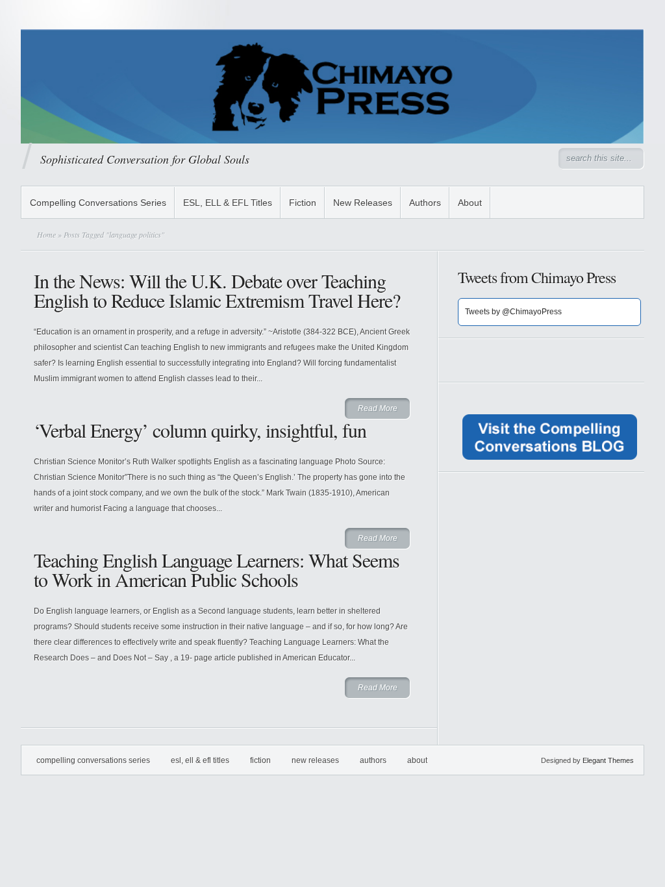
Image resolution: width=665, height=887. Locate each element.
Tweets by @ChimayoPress (513, 311)
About (470, 202)
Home (46, 234)
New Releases (362, 202)
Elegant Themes (608, 760)
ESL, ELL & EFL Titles (227, 202)
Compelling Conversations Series (98, 202)
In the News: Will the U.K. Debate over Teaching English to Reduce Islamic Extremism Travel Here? (217, 290)
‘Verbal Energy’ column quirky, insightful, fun (200, 430)
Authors (425, 202)
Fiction (302, 202)
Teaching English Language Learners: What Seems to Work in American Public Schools (216, 569)
